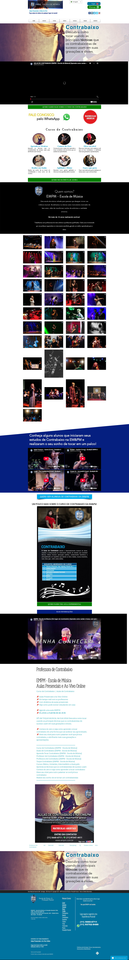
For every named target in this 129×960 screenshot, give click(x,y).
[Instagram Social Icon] (92, 13)
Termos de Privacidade (36, 952)
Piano (63, 909)
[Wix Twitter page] (97, 13)
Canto (63, 903)
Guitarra (64, 905)
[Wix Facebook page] (89, 13)
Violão (63, 911)
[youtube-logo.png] (99, 13)
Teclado (64, 907)
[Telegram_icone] (94, 13)
